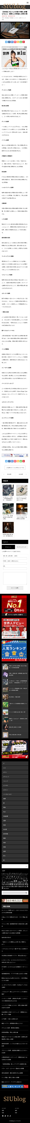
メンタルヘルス (7, 794)
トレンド (5, 781)
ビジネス (16, 17)
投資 (4, 825)
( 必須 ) (10, 555)
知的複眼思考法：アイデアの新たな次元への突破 (14, 973)
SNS (3, 17)
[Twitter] (5, 1116)
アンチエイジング (15, 873)
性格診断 (5, 816)
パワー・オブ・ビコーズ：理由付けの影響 (13, 1068)
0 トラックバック (21, 547)
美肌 (3, 886)
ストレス (16, 875)
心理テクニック (22, 17)
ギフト (5, 772)
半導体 (19, 881)
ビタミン (5, 789)
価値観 (11, 881)
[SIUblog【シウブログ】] (14, 6)
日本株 (6, 884)
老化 (5, 886)
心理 (3, 883)
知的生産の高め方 (6, 937)
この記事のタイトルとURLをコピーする (15, 467)
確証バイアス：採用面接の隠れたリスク (12, 1023)
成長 (15, 883)
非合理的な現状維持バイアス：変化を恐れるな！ (14, 955)
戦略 (17, 883)
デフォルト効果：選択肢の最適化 (10, 1028)
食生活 (7, 888)
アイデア (7, 873)
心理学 (7, 883)
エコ (4, 768)
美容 (4, 842)
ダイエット (6, 776)
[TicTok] (10, 1116)
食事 (4, 851)
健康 (4, 798)
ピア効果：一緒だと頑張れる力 (10, 1019)
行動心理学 (14, 886)
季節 (4, 807)
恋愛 (4, 820)
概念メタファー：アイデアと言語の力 (12, 1082)
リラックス (7, 881)
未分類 (5, 829)
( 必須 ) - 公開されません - (11, 561)
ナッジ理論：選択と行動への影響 (10, 1077)
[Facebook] (3, 1116)
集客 (3, 19)
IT (3, 763)
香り (4, 855)
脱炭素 (7, 886)
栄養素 (10, 884)
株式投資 (19, 884)
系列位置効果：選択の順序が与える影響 (12, 1073)
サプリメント (10, 875)
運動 (25, 886)
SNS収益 (7, 17)
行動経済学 (21, 886)
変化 (22, 881)
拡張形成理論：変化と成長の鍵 (10, 1032)
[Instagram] (8, 1116)
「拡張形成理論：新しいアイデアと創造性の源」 (14, 1064)
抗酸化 (23, 883)
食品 (5, 888)
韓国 (4, 847)
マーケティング (10, 879)
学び (4, 811)
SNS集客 (11, 17)
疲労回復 (5, 833)
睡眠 (4, 838)
